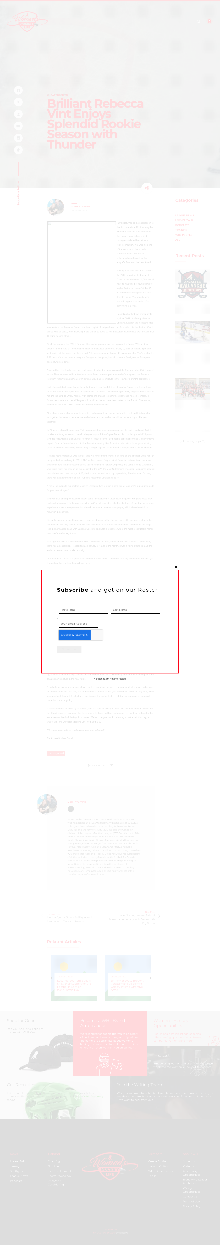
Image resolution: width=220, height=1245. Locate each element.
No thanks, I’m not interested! (110, 678)
